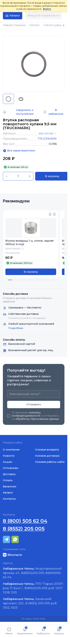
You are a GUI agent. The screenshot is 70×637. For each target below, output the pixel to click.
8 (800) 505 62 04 (25, 521)
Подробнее (15, 328)
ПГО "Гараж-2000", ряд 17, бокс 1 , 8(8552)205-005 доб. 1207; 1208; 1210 (33, 588)
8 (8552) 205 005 (24, 528)
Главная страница (14, 25)
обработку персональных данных (37, 419)
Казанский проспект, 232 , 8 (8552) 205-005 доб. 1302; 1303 (30, 603)
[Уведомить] (50, 214)
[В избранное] (54, 214)
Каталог (35, 25)
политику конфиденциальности (26, 414)
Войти (47, 9)
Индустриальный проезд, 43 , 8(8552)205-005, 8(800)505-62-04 (32, 573)
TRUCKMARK (47, 138)
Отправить (33, 404)
